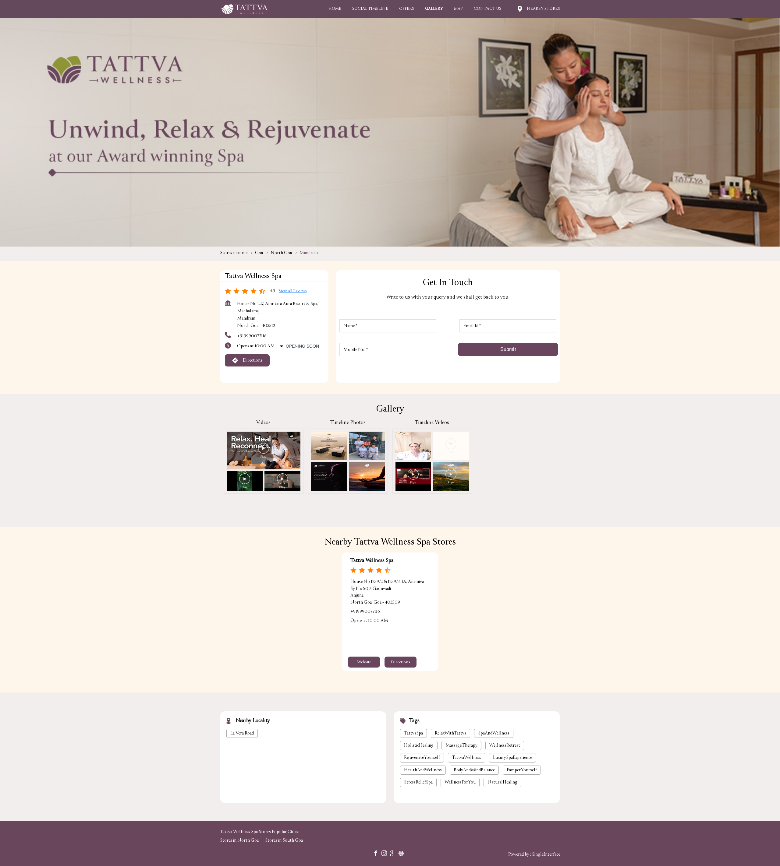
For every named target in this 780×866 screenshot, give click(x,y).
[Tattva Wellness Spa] (244, 9)
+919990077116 (252, 335)
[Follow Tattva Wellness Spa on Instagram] (385, 854)
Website (364, 662)
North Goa (281, 252)
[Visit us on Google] (394, 854)
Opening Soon (302, 346)
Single (546, 854)
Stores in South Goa (284, 840)
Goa (259, 252)
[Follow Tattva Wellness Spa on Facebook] (377, 854)
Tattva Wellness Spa (372, 561)
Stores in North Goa (239, 840)
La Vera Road (242, 732)
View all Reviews (293, 291)
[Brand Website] (403, 854)
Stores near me (233, 252)
